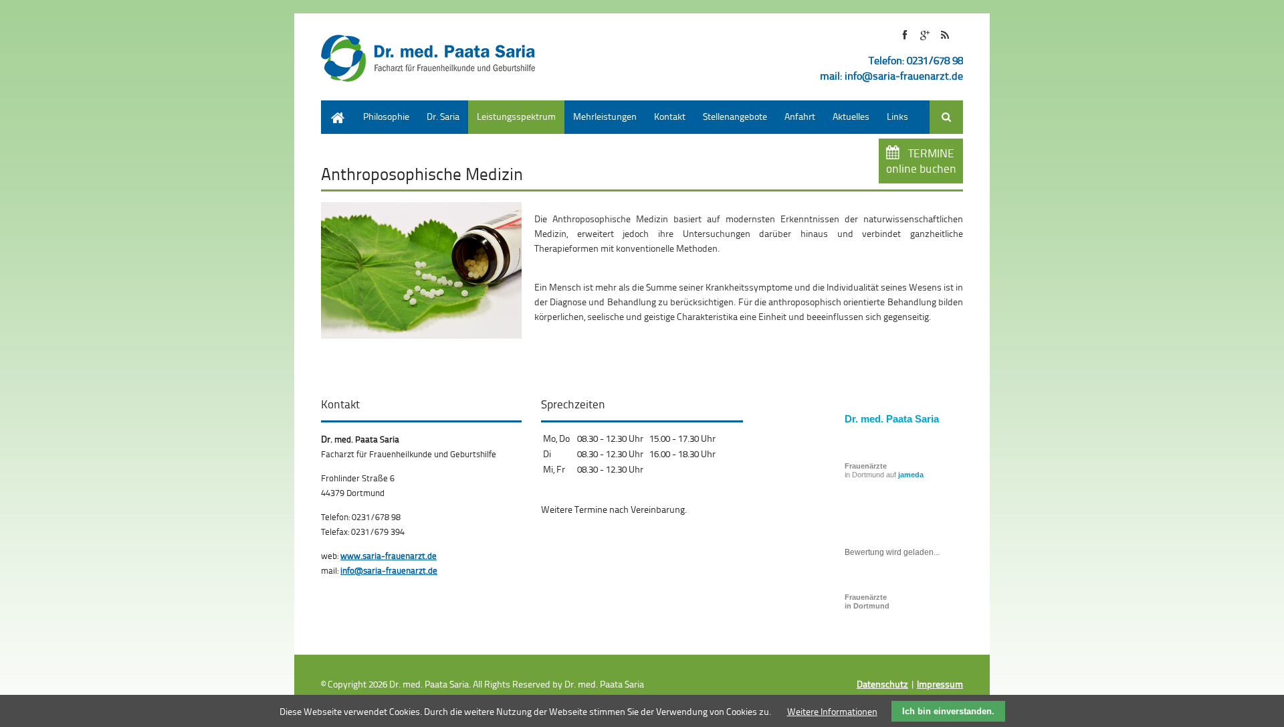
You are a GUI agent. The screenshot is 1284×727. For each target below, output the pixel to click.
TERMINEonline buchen (921, 160)
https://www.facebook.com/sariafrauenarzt (904, 35)
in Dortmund (867, 601)
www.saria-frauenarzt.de (388, 556)
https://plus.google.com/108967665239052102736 (924, 35)
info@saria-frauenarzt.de (904, 75)
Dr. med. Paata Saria (892, 418)
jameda (911, 475)
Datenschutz (882, 683)
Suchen (946, 117)
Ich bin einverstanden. (948, 711)
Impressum (940, 683)
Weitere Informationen (832, 711)
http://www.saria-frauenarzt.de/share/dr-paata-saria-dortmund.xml (944, 35)
